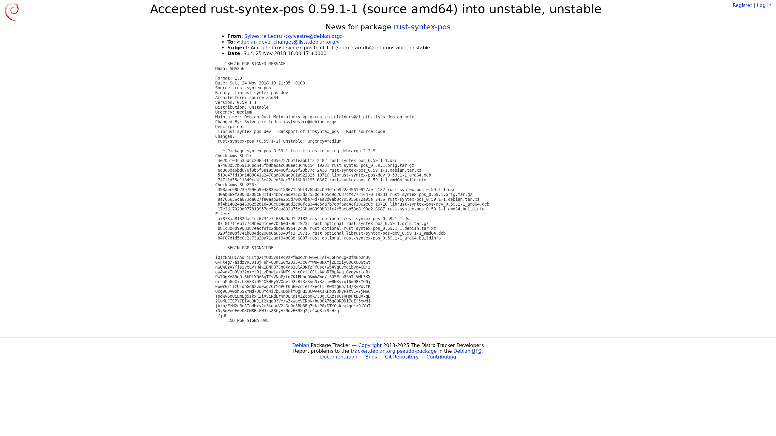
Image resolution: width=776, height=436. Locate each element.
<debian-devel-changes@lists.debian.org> (287, 42)
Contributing (441, 357)
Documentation (338, 357)
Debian (300, 345)
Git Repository (402, 357)
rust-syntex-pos (422, 27)
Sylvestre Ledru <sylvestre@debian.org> (294, 36)
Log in (764, 5)
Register (742, 5)
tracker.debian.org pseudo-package (394, 351)
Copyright (370, 345)
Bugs (371, 357)
